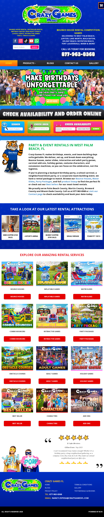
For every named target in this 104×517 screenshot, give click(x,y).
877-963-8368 (55, 494)
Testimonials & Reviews (84, 491)
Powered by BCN (95, 512)
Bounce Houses (83, 178)
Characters (52, 423)
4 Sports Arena (10, 236)
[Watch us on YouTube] (31, 41)
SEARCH (96, 128)
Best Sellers (52, 184)
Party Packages (44, 181)
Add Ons (86, 423)
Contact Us (71, 63)
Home (8, 63)
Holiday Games (86, 381)
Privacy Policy (51, 491)
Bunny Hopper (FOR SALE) (31, 236)
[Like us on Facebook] (15, 41)
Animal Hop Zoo (93, 236)
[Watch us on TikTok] (26, 41)
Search (34, 47)
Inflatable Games (52, 296)
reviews (76, 443)
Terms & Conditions (83, 485)
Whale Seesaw (52, 236)
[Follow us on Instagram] (20, 41)
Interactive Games (52, 339)
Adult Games (52, 381)
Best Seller (17, 423)
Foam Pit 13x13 (72, 236)
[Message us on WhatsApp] (36, 41)
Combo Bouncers (17, 339)
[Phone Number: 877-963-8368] (78, 54)
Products (29, 63)
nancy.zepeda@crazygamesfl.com (70, 498)
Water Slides (86, 296)
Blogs (50, 63)
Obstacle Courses (17, 381)
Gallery (94, 63)
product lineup (69, 181)
